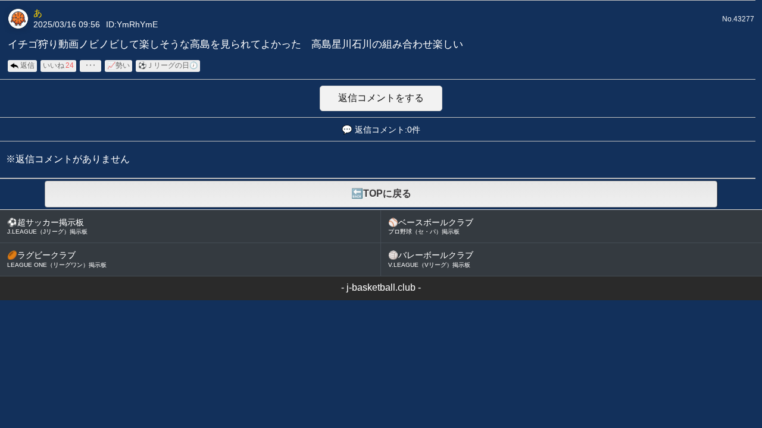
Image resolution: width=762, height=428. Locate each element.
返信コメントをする (381, 98)
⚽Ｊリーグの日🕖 (168, 65)
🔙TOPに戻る (381, 193)
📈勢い (118, 65)
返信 (27, 65)
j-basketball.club (381, 287)
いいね (58, 65)
